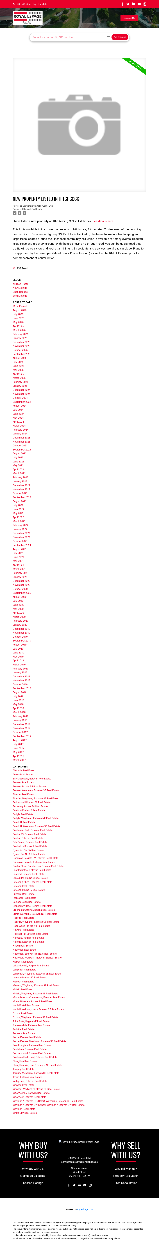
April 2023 (18, 469)
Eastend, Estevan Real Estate (28, 874)
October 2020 (20, 589)
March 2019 (19, 664)
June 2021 (18, 557)
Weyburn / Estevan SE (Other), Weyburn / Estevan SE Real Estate (48, 1101)
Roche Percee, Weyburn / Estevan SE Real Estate (39, 1041)
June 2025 (18, 365)
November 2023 (21, 441)
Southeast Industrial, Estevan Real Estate (35, 1057)
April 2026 (18, 326)
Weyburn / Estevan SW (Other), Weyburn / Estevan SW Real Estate (49, 1104)
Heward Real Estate (23, 929)
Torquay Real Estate (23, 1069)
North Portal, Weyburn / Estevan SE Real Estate (38, 1009)
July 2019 (18, 648)
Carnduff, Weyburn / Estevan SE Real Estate (36, 826)
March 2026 (19, 330)
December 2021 (21, 533)
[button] (22, 4)
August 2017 (20, 740)
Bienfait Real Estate (23, 794)
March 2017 (19, 760)
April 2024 (18, 421)
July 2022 (18, 505)
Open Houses (20, 291)
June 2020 (18, 604)
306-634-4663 (24, 4)
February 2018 (20, 716)
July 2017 (18, 744)
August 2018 (20, 692)
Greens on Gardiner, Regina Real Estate (34, 909)
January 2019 (20, 672)
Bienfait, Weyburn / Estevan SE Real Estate (36, 798)
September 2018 (22, 688)
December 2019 (21, 628)
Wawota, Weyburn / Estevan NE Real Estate (36, 1089)
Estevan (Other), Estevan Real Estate (32, 882)
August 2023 (20, 453)
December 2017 (21, 724)
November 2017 (21, 728)
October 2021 (20, 541)
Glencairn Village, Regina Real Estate (32, 906)
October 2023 (20, 445)
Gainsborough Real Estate (27, 901)
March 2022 (19, 521)
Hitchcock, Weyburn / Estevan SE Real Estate (37, 957)
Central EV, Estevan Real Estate (29, 834)
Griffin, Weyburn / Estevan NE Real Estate (35, 913)
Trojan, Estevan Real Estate (27, 1077)
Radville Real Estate (23, 1029)
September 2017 (22, 736)
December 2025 (21, 342)
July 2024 (18, 409)
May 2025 (18, 369)
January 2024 (20, 433)
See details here (103, 221)
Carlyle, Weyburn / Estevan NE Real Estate (36, 818)
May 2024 (18, 417)
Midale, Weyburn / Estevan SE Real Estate (35, 993)
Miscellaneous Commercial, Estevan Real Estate (39, 997)
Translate (42, 4)
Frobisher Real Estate (24, 897)
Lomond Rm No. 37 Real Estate (29, 977)
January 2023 (20, 481)
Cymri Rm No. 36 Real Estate (28, 850)
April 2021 (18, 565)
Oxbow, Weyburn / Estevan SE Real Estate (35, 1017)
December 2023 (21, 437)
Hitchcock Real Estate (32, 209)
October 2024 (20, 397)
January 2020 (20, 624)
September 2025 (22, 354)
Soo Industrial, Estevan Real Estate (32, 1053)
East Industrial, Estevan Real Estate (32, 870)
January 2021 (20, 577)
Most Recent (20, 306)
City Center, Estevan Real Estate (30, 842)
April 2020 (18, 612)
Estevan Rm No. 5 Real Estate (29, 890)
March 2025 (19, 377)
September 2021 (22, 545)
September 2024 (22, 401)
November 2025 (21, 346)
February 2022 (20, 525)
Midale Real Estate (23, 989)
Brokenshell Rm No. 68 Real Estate (31, 802)
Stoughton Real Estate (25, 1061)
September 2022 (22, 497)
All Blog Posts (20, 283)
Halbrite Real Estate (23, 917)
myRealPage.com (85, 1209)
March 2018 (19, 712)
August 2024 (20, 405)
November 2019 (21, 632)
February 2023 (20, 477)
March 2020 (19, 616)
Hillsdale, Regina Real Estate (28, 937)
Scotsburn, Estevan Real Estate (30, 1049)
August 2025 (20, 358)
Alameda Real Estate (24, 770)
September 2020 (22, 592)
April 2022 (18, 517)
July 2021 (18, 553)
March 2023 (19, 473)
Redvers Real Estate (24, 1033)
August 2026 (20, 310)
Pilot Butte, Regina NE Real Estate (31, 1021)
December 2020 (21, 580)
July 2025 (18, 362)
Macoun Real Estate (23, 981)
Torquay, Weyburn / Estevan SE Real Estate (36, 1073)
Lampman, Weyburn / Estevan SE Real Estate (37, 973)
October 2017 (20, 732)
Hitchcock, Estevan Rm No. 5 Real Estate (35, 953)
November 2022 (21, 489)
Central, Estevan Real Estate (28, 838)
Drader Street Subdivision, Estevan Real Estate (38, 866)
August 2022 (20, 501)
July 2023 (18, 457)
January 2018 (20, 720)
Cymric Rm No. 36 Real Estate (29, 854)
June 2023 (18, 461)
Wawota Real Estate (23, 1085)
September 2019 (22, 640)
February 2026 (20, 334)
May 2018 (18, 704)
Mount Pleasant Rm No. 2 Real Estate (33, 1001)
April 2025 (18, 374)
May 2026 (18, 322)
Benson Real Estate (23, 782)
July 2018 (18, 696)
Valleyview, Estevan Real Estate (30, 1081)
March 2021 (19, 569)
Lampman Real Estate (24, 969)
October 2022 (20, 493)
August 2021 (20, 549)
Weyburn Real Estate (24, 1109)
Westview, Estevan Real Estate (29, 1097)
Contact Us (129, 18)
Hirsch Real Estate (23, 945)
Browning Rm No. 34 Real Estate (30, 806)
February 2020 (20, 620)
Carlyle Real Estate (23, 814)
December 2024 (21, 389)
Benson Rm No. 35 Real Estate (29, 786)
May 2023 (18, 465)
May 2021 (18, 561)
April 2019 (18, 660)
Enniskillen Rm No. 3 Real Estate (30, 878)
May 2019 (18, 656)
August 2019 (20, 644)
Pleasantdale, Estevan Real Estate (31, 1025)
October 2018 (20, 684)
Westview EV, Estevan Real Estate (31, 1092)
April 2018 (18, 708)
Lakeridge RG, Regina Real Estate (31, 965)
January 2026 (20, 338)
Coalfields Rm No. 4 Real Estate (30, 846)
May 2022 (18, 513)
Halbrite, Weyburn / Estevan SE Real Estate (36, 921)
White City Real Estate (25, 1112)
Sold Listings (20, 295)
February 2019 (20, 668)
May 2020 (18, 608)
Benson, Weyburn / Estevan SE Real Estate (36, 790)
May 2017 (18, 752)
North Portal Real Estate (26, 1005)
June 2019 (18, 652)
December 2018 (21, 676)
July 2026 (18, 314)
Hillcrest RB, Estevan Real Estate (30, 933)
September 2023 (22, 449)
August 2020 (20, 596)
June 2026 (18, 318)
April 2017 (18, 756)
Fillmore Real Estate (24, 894)
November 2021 (21, 537)
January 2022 (20, 529)
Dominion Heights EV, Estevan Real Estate (35, 858)
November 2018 (21, 680)
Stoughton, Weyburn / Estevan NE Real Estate (37, 1065)
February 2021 (20, 572)
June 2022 (18, 509)
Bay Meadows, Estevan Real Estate (32, 778)
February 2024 (20, 429)
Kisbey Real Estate (23, 961)
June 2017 (18, 748)
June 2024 (18, 413)
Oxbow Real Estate (23, 1013)
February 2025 (20, 381)
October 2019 (20, 636)
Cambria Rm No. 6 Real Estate (29, 810)
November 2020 (21, 584)
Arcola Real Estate (23, 774)
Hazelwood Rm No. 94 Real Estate (31, 925)
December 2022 (21, 485)
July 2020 (18, 600)
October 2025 (20, 350)
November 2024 (21, 393)
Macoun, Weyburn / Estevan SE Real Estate (36, 985)
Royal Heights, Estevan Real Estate (32, 1045)
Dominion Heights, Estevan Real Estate (34, 862)
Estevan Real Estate (23, 886)
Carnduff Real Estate (24, 822)
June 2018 (18, 700)
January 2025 (20, 385)
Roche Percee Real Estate (27, 1037)
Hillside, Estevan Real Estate (28, 941)
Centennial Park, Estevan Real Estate (32, 830)
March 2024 (19, 425)
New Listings (20, 287)
